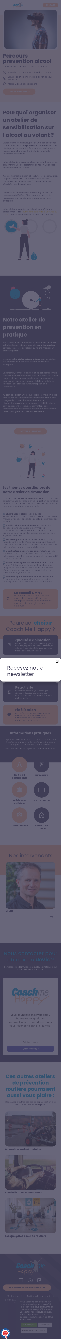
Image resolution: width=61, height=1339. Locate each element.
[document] (30, 669)
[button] (57, 661)
